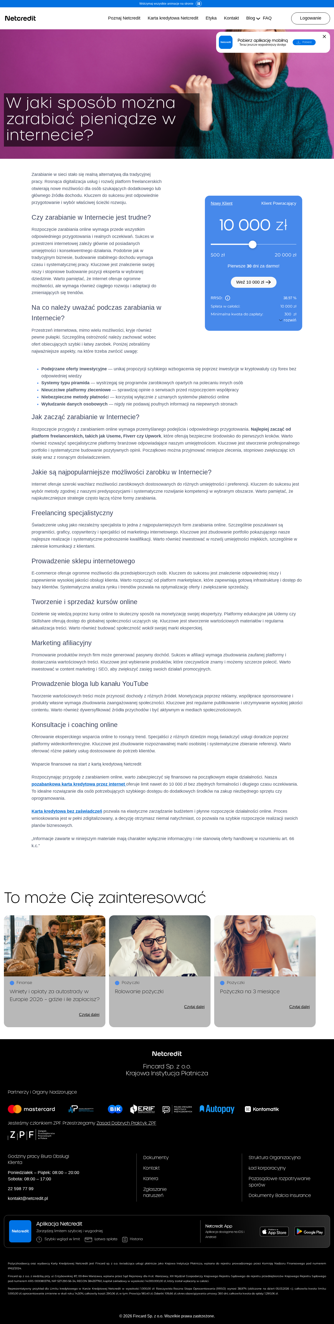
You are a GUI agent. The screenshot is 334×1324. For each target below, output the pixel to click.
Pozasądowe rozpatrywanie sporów (280, 1182)
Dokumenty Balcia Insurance (280, 1196)
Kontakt (151, 1168)
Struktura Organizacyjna (275, 1158)
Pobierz (307, 42)
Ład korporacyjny (267, 1168)
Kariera (150, 1179)
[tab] (222, 203)
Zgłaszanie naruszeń (155, 1192)
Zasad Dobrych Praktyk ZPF (126, 1123)
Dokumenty (156, 1158)
